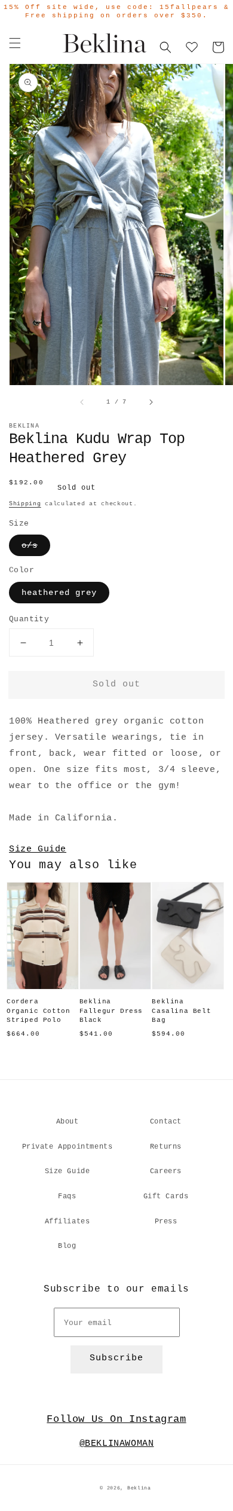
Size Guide (37, 849)
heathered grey (59, 592)
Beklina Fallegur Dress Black (111, 1011)
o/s (30, 545)
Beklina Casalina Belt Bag (181, 1011)
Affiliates (67, 1221)
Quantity (29, 619)
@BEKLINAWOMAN (116, 1444)
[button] (15, 43)
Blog (67, 1246)
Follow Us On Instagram (116, 1419)
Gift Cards (166, 1196)
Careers (166, 1171)
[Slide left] (82, 402)
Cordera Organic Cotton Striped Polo (38, 1011)
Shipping (25, 503)
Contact (166, 1122)
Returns (166, 1147)
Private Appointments (67, 1147)
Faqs (67, 1196)
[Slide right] (150, 402)
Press (166, 1221)
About (67, 1122)
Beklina (139, 1488)
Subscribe (116, 1358)
